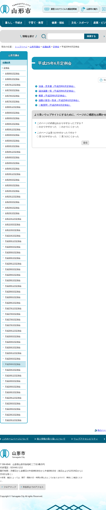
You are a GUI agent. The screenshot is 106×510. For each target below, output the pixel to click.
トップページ (21, 47)
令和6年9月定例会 (12, 113)
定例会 (56, 47)
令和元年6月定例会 (12, 230)
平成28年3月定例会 (12, 303)
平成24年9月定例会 (12, 381)
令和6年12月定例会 (12, 107)
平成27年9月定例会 (12, 314)
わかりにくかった (70, 127)
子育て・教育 (35, 22)
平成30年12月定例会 (13, 241)
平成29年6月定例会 (12, 275)
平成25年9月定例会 (12, 359)
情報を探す (28, 36)
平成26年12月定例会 (13, 331)
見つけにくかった (70, 136)
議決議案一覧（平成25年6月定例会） (57, 91)
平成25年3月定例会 (12, 370)
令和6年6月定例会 (12, 118)
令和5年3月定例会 (12, 146)
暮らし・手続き (13, 22)
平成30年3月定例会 (12, 258)
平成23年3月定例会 (12, 415)
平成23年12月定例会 (13, 398)
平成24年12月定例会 (13, 375)
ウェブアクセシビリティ (86, 439)
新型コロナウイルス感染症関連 (64, 9)
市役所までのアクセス (33, 487)
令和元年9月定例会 (12, 224)
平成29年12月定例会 (13, 264)
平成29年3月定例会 (12, 280)
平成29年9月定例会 (12, 269)
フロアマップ (10, 487)
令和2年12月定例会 (12, 196)
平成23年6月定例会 (12, 409)
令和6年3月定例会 (12, 124)
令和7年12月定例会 (12, 85)
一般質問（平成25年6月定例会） (55, 105)
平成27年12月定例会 (13, 308)
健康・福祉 (58, 22)
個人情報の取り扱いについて (51, 439)
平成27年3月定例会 (12, 325)
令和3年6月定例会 (12, 185)
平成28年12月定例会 (13, 286)
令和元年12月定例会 (13, 219)
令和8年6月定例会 (12, 73)
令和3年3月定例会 (12, 191)
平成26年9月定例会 (12, 336)
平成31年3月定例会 (12, 236)
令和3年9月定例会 (12, 180)
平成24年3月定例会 (12, 392)
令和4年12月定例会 (12, 152)
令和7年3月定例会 (12, 101)
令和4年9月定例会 (12, 157)
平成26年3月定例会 (12, 347)
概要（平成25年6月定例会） (53, 95)
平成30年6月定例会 (12, 252)
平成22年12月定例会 (13, 420)
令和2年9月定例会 (12, 202)
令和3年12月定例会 (12, 174)
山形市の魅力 (92, 9)
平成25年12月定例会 (13, 353)
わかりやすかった (48, 127)
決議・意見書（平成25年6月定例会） (57, 86)
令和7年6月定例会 (12, 96)
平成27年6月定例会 (12, 319)
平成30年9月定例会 (12, 247)
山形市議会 (35, 47)
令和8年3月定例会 (12, 79)
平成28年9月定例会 (12, 291)
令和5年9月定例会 (12, 135)
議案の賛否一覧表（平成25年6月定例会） (59, 100)
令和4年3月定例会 (12, 169)
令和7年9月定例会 (12, 90)
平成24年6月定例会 (12, 387)
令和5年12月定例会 (12, 129)
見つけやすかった (48, 136)
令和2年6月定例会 (12, 208)
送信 (85, 143)
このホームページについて (15, 439)
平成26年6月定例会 (12, 342)
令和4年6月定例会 (12, 163)
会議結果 (46, 47)
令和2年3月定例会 (12, 213)
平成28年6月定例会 (12, 297)
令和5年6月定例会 (12, 141)
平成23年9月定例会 (12, 403)
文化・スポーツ (80, 22)
